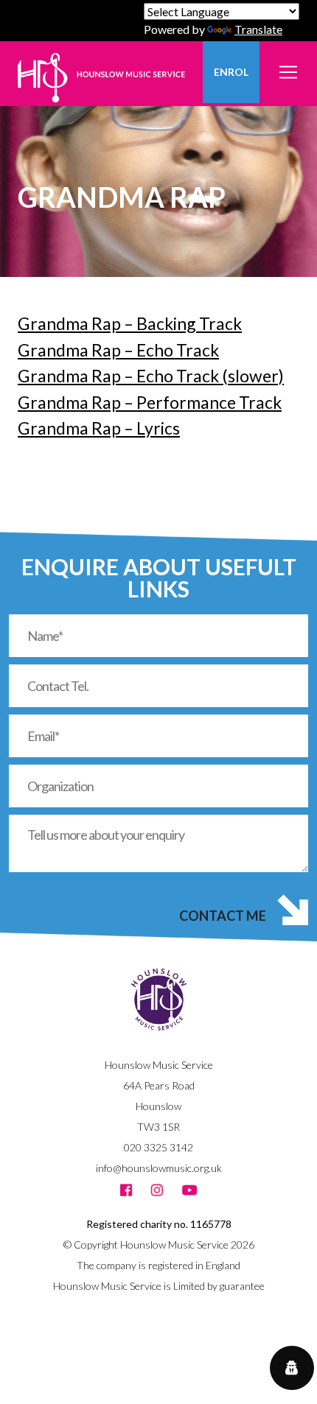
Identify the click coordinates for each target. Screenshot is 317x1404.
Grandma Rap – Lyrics (99, 428)
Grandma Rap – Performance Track (150, 402)
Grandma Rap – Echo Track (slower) (151, 375)
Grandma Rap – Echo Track (118, 350)
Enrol (231, 72)
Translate (258, 29)
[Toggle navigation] (288, 63)
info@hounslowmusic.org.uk (159, 1168)
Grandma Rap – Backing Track (130, 323)
